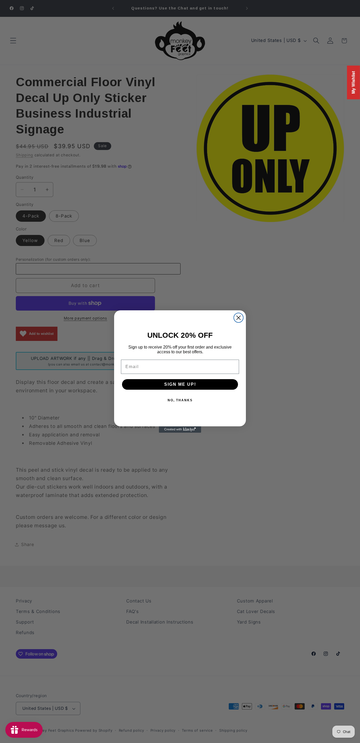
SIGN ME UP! (180, 384)
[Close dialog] (238, 317)
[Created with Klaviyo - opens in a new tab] (180, 429)
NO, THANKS (180, 400)
